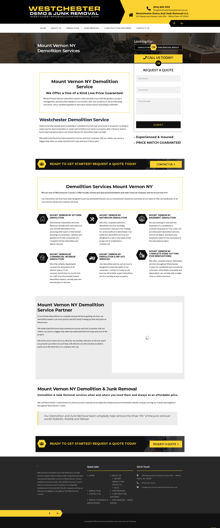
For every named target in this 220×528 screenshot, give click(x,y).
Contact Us (142, 28)
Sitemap (132, 521)
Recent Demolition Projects (118, 481)
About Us (56, 28)
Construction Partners (117, 28)
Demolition (72, 28)
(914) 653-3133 (161, 7)
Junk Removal (91, 28)
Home (43, 28)
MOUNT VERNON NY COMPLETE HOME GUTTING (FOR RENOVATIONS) (164, 253)
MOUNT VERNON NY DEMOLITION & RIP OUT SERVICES (112, 256)
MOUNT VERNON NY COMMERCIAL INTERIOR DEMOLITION (62, 256)
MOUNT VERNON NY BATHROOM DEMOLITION (113, 216)
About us (116, 475)
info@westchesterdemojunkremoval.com (170, 10)
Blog (116, 488)
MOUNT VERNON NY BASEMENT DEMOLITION (162, 216)
